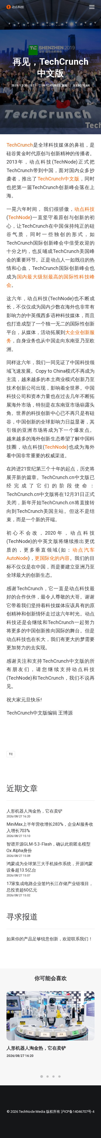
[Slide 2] (48, 1076)
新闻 (65, 85)
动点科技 (84, 209)
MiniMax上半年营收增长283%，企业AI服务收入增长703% (49, 827)
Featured (53, 85)
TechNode (19, 217)
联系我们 (79, 938)
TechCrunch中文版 (58, 179)
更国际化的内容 (52, 558)
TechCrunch (19, 145)
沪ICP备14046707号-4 (77, 1112)
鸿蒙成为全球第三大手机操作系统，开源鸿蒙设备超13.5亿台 (49, 867)
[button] (92, 7)
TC (11, 754)
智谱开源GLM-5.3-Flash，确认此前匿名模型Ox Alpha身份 (48, 847)
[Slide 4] (59, 1076)
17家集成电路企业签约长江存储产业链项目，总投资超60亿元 (49, 887)
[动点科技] (15, 7)
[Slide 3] (54, 1076)
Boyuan (84, 85)
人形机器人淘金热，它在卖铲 (34, 811)
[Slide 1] (42, 1076)
